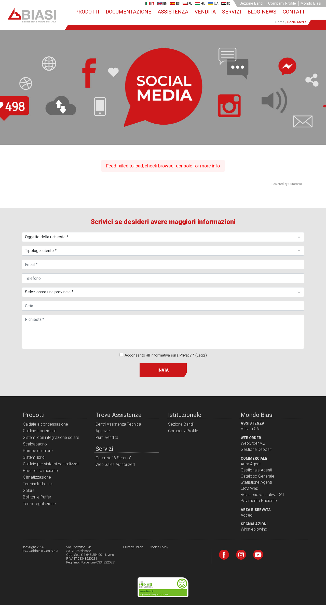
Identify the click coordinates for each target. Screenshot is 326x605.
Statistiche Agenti (256, 482)
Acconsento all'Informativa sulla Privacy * (166, 355)
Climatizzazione (37, 477)
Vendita (205, 12)
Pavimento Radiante (259, 500)
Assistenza (173, 12)
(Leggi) (201, 355)
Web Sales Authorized (115, 464)
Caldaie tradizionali (39, 430)
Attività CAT (251, 428)
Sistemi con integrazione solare (51, 437)
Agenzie (103, 430)
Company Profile (282, 3)
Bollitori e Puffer (37, 497)
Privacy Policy (133, 547)
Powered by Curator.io (286, 184)
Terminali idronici (37, 483)
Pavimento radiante (40, 470)
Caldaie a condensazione (45, 424)
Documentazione (128, 12)
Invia (163, 370)
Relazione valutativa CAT (262, 494)
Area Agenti (251, 464)
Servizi (231, 12)
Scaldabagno (35, 444)
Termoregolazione (39, 503)
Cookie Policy (159, 547)
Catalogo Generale (257, 476)
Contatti (295, 12)
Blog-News (262, 12)
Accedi (247, 515)
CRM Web (249, 488)
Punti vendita (107, 437)
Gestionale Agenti (256, 470)
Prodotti (87, 12)
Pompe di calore (38, 450)
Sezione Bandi (251, 3)
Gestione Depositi (256, 449)
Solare (29, 490)
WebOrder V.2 (253, 443)
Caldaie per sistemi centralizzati (51, 464)
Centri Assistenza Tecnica (118, 424)
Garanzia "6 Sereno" (113, 457)
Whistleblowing (254, 529)
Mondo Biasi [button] (311, 3)
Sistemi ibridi (34, 457)
